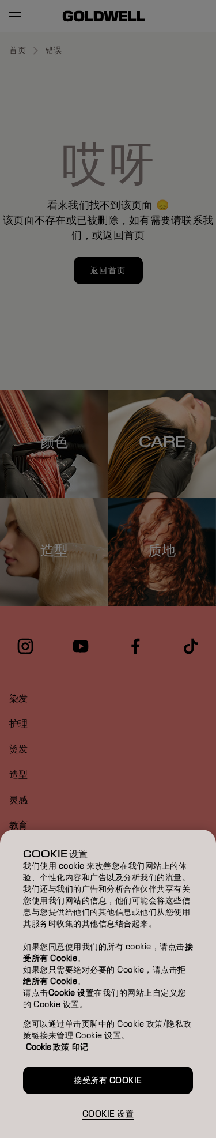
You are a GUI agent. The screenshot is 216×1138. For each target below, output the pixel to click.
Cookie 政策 (47, 1047)
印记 (80, 1047)
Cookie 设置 (108, 1114)
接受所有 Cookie (108, 1080)
